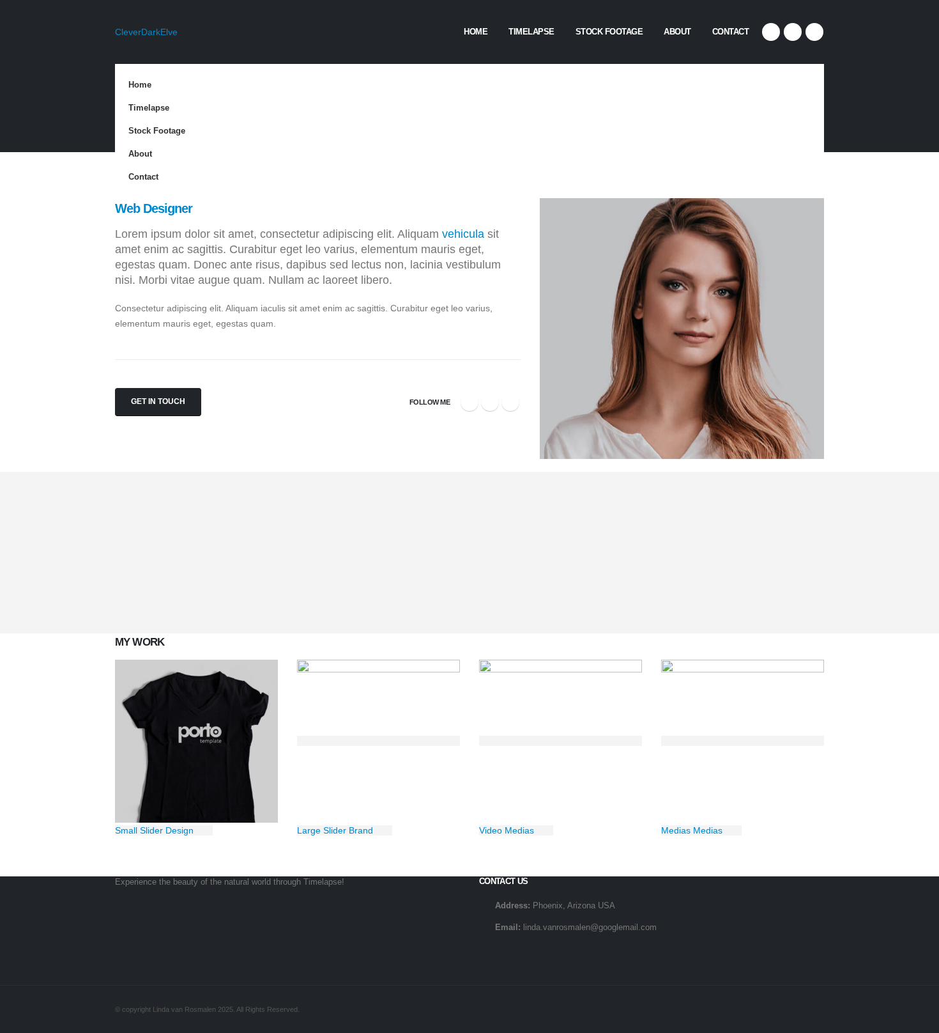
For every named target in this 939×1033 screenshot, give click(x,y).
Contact (730, 31)
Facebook (469, 402)
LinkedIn (510, 402)
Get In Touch (158, 401)
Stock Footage (609, 31)
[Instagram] (793, 32)
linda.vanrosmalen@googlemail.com (590, 927)
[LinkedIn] (814, 32)
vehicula (463, 234)
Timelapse (531, 31)
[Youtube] (771, 32)
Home (475, 31)
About (677, 31)
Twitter (490, 402)
